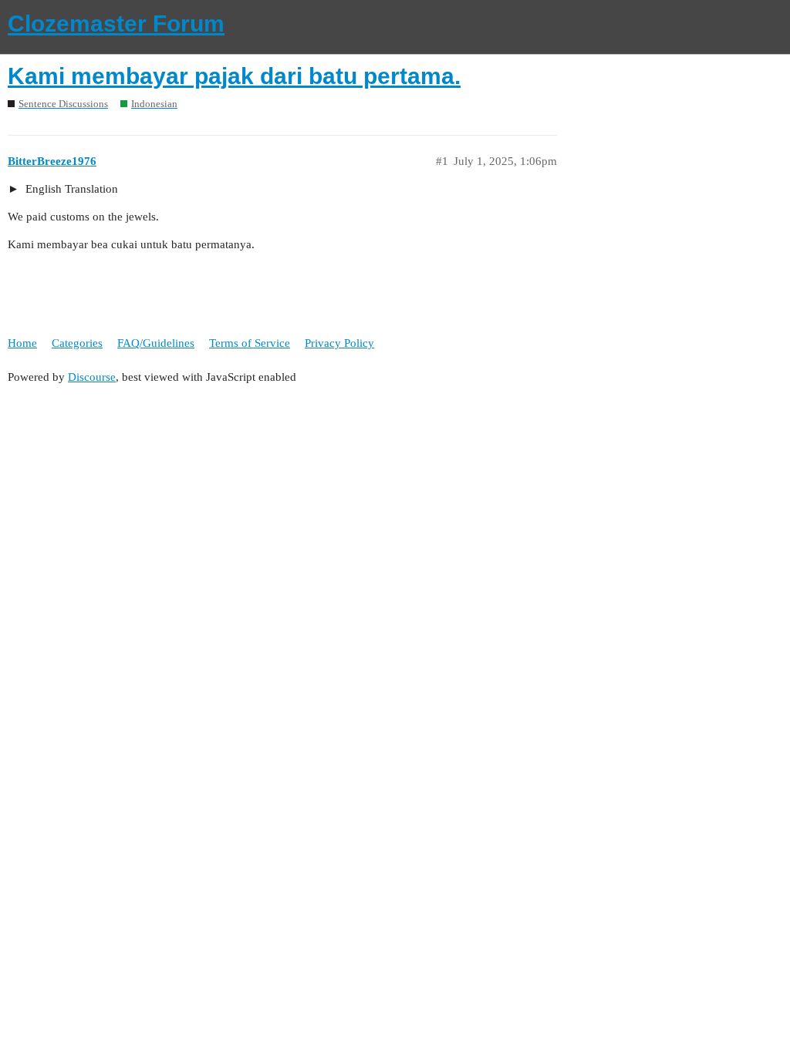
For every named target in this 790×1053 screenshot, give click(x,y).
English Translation (70, 189)
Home (22, 343)
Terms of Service (249, 343)
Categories (77, 343)
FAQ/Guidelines (155, 343)
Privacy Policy (339, 343)
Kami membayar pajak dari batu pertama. (234, 76)
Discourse (92, 377)
